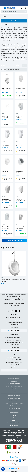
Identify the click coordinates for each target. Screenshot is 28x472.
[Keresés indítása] (25, 11)
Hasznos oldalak (14, 412)
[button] (21, 8)
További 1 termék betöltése (14, 240)
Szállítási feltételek (14, 400)
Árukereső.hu (14, 471)
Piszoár (4, 16)
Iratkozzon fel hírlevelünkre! (14, 422)
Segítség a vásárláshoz (14, 395)
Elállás (14, 415)
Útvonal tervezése (14, 330)
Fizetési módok (14, 405)
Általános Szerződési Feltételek (14, 386)
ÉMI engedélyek (14, 425)
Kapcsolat (14, 388)
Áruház (14, 391)
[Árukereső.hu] (14, 469)
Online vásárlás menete (14, 398)
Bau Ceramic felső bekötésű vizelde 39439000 (7, 145)
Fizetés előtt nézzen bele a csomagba (14, 403)
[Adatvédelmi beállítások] (3, 469)
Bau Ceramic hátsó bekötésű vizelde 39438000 (20, 145)
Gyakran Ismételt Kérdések (14, 408)
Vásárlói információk (14, 378)
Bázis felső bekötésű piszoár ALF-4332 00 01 (6, 90)
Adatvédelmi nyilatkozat (14, 383)
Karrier (14, 420)
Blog (14, 418)
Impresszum (14, 381)
